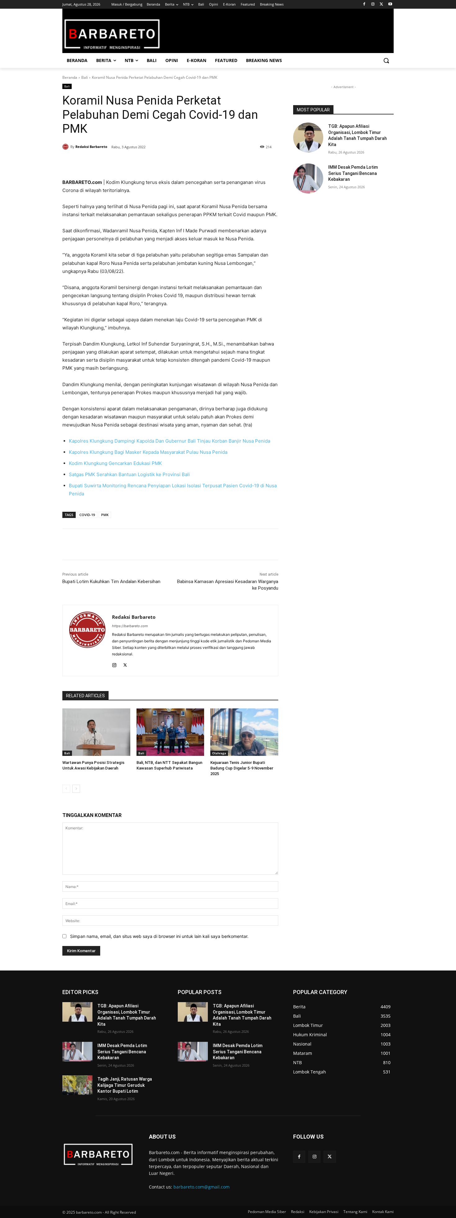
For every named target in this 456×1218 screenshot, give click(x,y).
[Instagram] (373, 4)
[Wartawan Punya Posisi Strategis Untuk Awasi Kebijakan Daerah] (96, 732)
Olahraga (219, 753)
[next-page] (76, 789)
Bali (84, 77)
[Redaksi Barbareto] (66, 147)
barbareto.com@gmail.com (201, 1187)
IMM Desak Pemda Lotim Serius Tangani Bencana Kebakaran (353, 173)
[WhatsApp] (137, 163)
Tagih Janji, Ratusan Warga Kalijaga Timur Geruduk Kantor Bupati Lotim (124, 1085)
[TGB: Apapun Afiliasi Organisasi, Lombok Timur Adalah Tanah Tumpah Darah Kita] (308, 138)
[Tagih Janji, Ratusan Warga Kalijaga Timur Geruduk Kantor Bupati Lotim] (77, 1085)
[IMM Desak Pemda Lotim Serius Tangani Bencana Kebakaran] (308, 178)
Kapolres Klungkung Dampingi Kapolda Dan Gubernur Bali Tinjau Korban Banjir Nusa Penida (169, 441)
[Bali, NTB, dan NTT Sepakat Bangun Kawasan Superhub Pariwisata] (170, 732)
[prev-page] (66, 789)
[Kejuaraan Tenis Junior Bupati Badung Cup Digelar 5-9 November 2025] (244, 732)
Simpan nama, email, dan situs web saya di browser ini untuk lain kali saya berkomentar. (159, 936)
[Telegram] (151, 163)
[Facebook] (364, 4)
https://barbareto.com (130, 626)
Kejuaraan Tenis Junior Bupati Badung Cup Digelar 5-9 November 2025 (241, 768)
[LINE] (166, 163)
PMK (105, 514)
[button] (386, 60)
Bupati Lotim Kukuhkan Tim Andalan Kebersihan (111, 581)
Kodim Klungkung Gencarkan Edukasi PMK (115, 463)
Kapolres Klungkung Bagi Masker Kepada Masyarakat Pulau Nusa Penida (148, 452)
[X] (381, 4)
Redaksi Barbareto (91, 146)
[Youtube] (390, 4)
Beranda (69, 77)
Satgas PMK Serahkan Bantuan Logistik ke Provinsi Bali (129, 474)
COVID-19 (87, 514)
